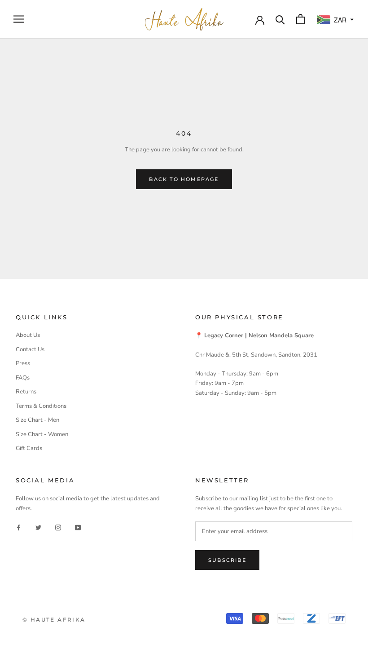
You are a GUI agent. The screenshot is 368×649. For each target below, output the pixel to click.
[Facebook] (19, 527)
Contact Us (30, 349)
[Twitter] (38, 527)
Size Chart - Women (42, 434)
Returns (26, 392)
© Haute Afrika (54, 619)
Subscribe (227, 560)
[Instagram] (58, 527)
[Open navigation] (18, 19)
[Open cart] (300, 19)
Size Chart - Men (37, 420)
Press (23, 363)
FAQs (23, 378)
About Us (28, 335)
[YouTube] (78, 527)
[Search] (280, 19)
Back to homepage (184, 179)
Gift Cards (29, 448)
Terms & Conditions (41, 406)
